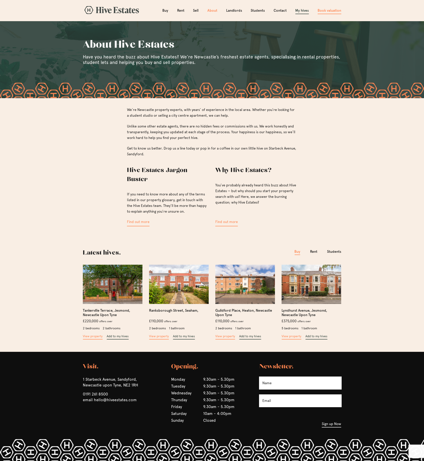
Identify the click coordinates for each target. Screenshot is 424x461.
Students (258, 10)
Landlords (234, 10)
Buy (165, 10)
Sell (196, 10)
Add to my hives (118, 336)
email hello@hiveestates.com (110, 399)
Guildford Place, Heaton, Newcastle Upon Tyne (243, 312)
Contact (280, 10)
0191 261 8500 (95, 394)
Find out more (138, 222)
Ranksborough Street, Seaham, (173, 310)
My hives (302, 10)
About (212, 10)
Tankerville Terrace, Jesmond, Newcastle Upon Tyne (106, 312)
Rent (180, 10)
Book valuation (329, 10)
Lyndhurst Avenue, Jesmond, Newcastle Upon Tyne (304, 312)
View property (92, 336)
